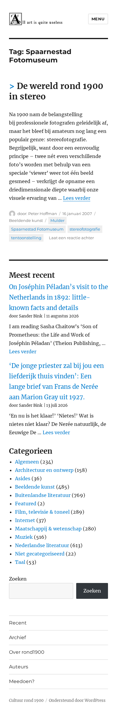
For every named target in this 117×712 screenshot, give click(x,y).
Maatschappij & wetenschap (48, 529)
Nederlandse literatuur (42, 545)
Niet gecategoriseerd (39, 554)
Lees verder (76, 198)
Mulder (57, 220)
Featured (25, 504)
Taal (20, 562)
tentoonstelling (26, 237)
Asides (22, 478)
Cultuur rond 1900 (26, 700)
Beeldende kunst (26, 220)
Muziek (24, 537)
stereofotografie (85, 229)
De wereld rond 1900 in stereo (56, 91)
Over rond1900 (26, 652)
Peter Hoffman (42, 213)
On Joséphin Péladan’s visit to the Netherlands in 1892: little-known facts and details (58, 297)
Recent (18, 623)
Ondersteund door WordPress (77, 700)
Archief (17, 637)
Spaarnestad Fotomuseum (37, 229)
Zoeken (18, 579)
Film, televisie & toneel (42, 512)
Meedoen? (21, 681)
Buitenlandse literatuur (42, 495)
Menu (98, 18)
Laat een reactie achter (71, 237)
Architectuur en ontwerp (44, 470)
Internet (25, 520)
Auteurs (18, 667)
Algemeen (27, 462)
